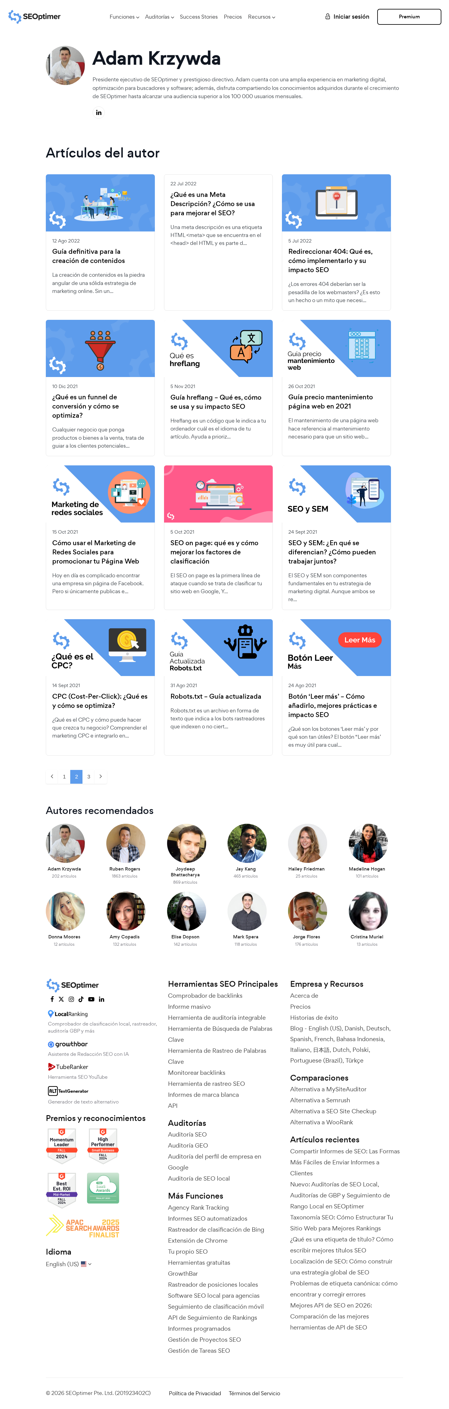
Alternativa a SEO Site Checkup (333, 1111)
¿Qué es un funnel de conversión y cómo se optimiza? (85, 406)
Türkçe (354, 1060)
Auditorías (157, 16)
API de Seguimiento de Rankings (212, 1318)
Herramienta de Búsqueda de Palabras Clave (220, 1034)
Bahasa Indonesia (359, 1039)
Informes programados (199, 1329)
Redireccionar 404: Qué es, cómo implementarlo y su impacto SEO (330, 261)
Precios (233, 16)
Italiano (300, 1050)
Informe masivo (189, 1007)
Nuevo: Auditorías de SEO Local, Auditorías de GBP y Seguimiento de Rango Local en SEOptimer (340, 1195)
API (172, 1106)
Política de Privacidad (195, 1393)
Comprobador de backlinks (205, 996)
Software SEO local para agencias (214, 1296)
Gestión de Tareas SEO (199, 1351)
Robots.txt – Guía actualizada (215, 696)
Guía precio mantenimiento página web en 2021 (330, 402)
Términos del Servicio (254, 1393)
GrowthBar (183, 1274)
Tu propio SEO (188, 1252)
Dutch (341, 1050)
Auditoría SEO (187, 1134)
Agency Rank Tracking (198, 1207)
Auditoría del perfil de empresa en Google (214, 1161)
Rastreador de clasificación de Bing (216, 1229)
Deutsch (377, 1028)
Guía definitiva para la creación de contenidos (88, 256)
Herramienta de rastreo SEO (206, 1084)
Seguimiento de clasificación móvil (216, 1307)
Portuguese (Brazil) (316, 1060)
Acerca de (304, 996)
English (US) (324, 1028)
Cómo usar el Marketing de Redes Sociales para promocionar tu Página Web (95, 552)
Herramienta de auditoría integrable (217, 1018)
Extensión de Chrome (198, 1240)
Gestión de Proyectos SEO (204, 1340)
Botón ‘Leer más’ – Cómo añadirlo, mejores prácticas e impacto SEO (332, 705)
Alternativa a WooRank (321, 1122)
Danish (354, 1028)
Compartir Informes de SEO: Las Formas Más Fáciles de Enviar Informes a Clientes (345, 1162)
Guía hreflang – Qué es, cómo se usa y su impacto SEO (215, 402)
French (323, 1039)
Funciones (122, 16)
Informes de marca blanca (203, 1095)
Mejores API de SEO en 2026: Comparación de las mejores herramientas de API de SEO (331, 1316)
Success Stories (199, 16)
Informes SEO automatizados (207, 1218)
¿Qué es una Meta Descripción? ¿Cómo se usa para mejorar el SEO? (212, 204)
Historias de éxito (314, 1018)
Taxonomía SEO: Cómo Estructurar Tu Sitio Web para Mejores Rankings (341, 1222)
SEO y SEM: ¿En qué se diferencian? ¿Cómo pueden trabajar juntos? (332, 552)
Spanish (300, 1039)
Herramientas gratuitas (199, 1263)
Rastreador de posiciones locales (213, 1285)
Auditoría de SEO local (199, 1178)
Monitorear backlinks (196, 1073)
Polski (360, 1050)
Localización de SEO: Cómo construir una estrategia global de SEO (341, 1266)
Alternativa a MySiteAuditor (328, 1089)
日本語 (321, 1050)
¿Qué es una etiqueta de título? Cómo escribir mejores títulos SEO (341, 1244)
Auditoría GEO (188, 1145)
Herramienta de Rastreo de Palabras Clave (217, 1056)
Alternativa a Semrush (320, 1100)
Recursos (259, 16)
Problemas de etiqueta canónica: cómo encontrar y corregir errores (344, 1288)
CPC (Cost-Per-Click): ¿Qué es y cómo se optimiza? (100, 701)
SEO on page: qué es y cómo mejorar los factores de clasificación (214, 552)
